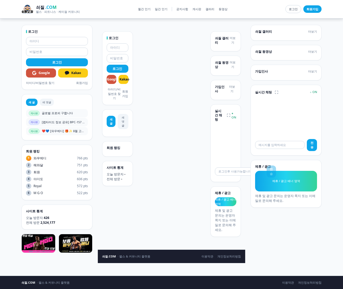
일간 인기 (161, 9)
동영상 (223, 9)
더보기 (233, 40)
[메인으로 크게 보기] (229, 115)
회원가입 (82, 83)
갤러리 (210, 9)
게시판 (196, 9)
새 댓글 (46, 102)
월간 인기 (144, 9)
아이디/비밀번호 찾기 (40, 83)
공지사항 (182, 9)
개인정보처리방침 (229, 256)
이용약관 (207, 256)
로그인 (293, 9)
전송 (312, 145)
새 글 (32, 102)
